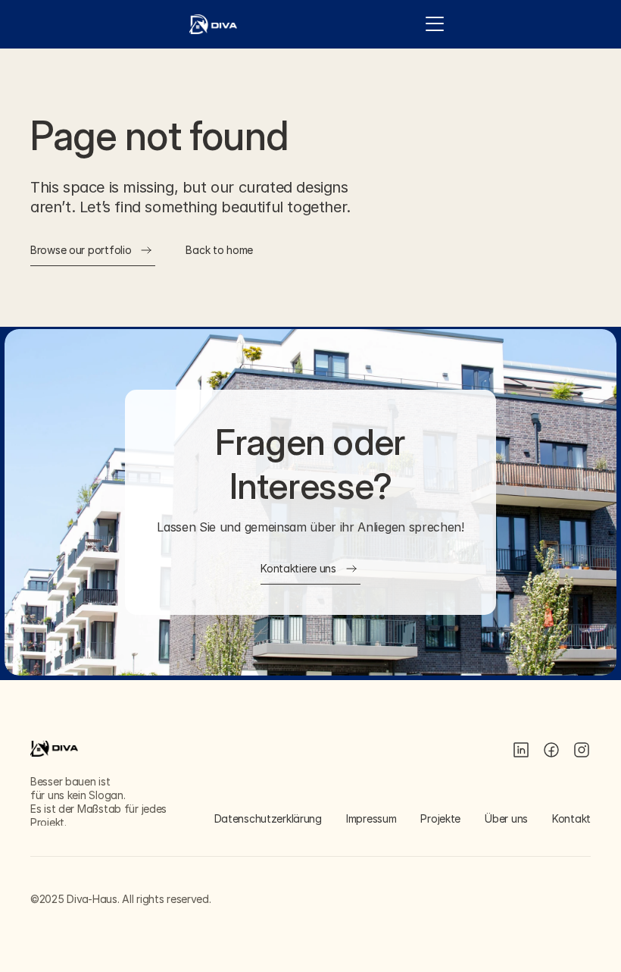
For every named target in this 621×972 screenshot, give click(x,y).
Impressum (371, 818)
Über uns (506, 818)
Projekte (440, 818)
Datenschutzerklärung (268, 818)
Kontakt (571, 818)
